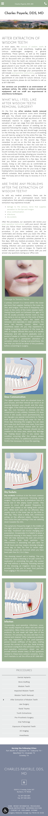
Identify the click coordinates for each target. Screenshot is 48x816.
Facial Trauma (24, 709)
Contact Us (15, 810)
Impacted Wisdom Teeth (24, 691)
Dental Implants (24, 677)
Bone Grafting (24, 682)
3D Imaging (24, 731)
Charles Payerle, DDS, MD (24, 13)
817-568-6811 (9, 83)
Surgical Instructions (15, 808)
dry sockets (12, 217)
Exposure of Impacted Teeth (24, 726)
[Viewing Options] (5, 810)
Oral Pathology (24, 722)
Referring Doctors (34, 808)
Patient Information (21, 806)
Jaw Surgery (24, 704)
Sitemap (34, 810)
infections (11, 214)
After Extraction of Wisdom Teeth (24, 700)
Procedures (24, 670)
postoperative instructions (23, 73)
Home (10, 806)
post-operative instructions (13, 224)
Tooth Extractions (24, 713)
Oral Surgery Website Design (16, 813)
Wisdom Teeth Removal (24, 695)
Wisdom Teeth (24, 686)
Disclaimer (26, 810)
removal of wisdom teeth (32, 47)
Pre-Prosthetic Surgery (24, 718)
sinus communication (15, 212)
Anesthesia (24, 735)
